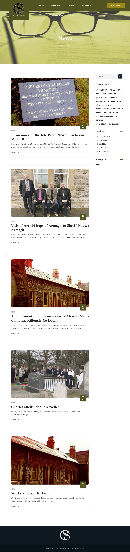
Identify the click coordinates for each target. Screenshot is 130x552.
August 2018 (103, 151)
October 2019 (104, 148)
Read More (15, 152)
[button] (116, 5)
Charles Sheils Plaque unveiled (35, 407)
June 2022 (102, 144)
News (13, 131)
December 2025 (104, 137)
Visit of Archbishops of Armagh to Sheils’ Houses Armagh (50, 228)
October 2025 (104, 140)
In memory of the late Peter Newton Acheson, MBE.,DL (48, 137)
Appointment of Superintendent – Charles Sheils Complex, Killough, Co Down (50, 318)
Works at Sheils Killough (31, 493)
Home (62, 45)
